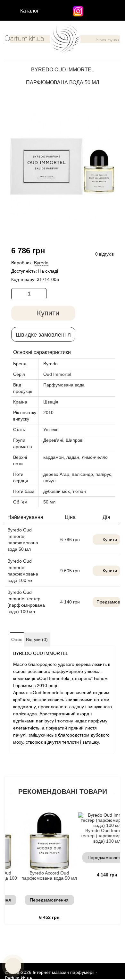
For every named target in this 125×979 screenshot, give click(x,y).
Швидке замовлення (43, 334)
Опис (16, 639)
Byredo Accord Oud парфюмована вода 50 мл (40, 875)
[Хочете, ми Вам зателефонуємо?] (13, 966)
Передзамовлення (40, 899)
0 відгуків (104, 254)
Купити (110, 539)
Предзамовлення (108, 601)
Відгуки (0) (37, 639)
